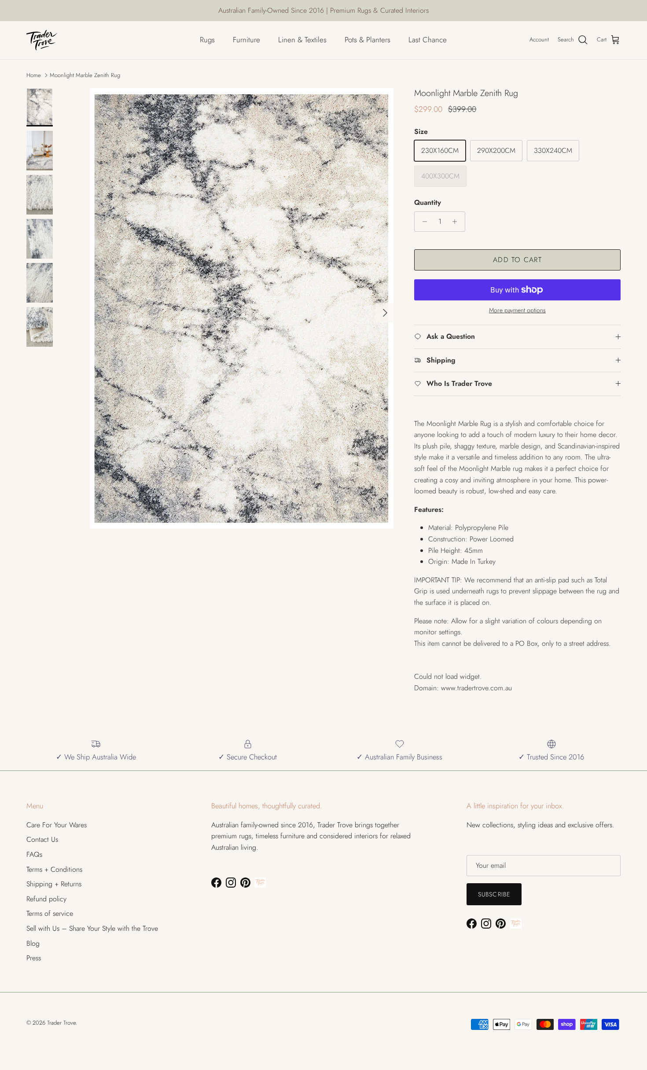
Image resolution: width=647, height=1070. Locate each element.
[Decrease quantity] (422, 221)
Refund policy (46, 899)
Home (33, 75)
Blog (33, 943)
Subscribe (494, 894)
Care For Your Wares (56, 825)
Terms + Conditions (54, 869)
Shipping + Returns (53, 884)
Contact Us (42, 839)
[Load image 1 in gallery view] (241, 308)
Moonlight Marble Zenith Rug (85, 75)
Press (33, 958)
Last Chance (427, 39)
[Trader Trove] (41, 40)
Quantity (427, 202)
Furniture (246, 39)
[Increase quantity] (457, 221)
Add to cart (517, 260)
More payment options (517, 310)
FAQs (34, 854)
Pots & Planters (367, 39)
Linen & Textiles (302, 39)
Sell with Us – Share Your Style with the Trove (92, 928)
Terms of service (49, 913)
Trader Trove (61, 1022)
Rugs (207, 39)
